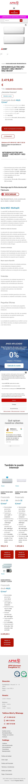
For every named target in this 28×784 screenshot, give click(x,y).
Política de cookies (18, 396)
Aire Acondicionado (11, 63)
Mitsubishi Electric (21, 63)
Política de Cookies (7, 411)
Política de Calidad (6, 756)
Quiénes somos (6, 731)
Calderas (4, 743)
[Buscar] (21, 20)
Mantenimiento (6, 751)
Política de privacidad (15, 411)
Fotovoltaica (5, 749)
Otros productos (6, 747)
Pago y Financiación (6, 774)
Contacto (4, 737)
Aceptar (14, 400)
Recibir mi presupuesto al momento (13, 128)
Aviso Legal (22, 411)
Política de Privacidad (7, 763)
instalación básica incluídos (14, 89)
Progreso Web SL (19, 780)
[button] (26, 372)
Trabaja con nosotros (7, 735)
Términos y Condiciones (7, 767)
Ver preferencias (14, 408)
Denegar (14, 404)
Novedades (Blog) (7, 733)
